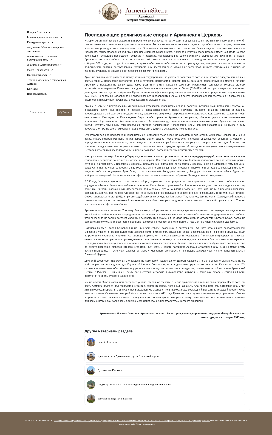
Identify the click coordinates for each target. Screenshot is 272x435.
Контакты (32, 88)
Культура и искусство (38, 42)
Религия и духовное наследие (43, 37)
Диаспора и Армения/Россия (43, 65)
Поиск (65, 112)
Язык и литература (37, 75)
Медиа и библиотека (38, 70)
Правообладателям (37, 93)
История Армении (37, 32)
